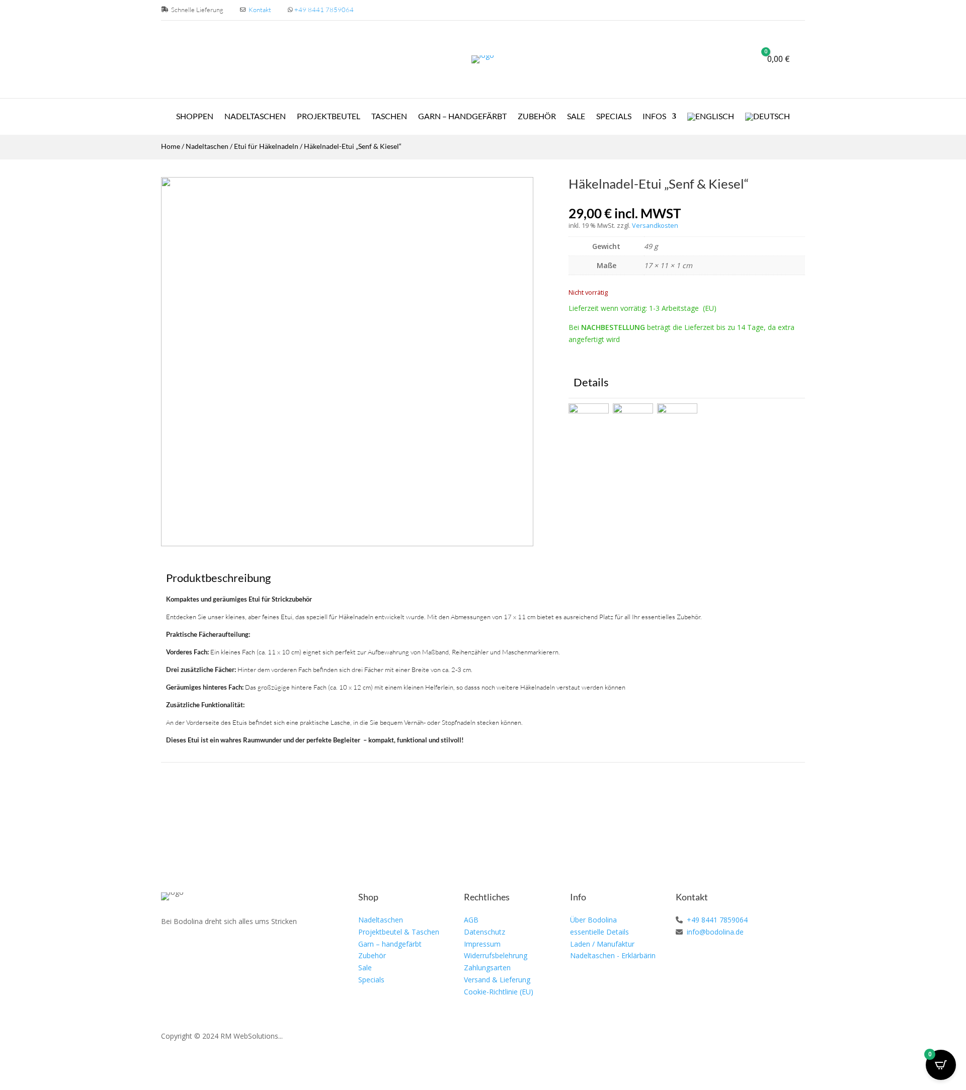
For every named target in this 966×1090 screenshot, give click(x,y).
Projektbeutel (328, 117)
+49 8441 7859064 (324, 10)
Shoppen (194, 117)
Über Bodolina (593, 920)
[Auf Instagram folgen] (192, 951)
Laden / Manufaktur (602, 944)
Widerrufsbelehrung (495, 955)
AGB (471, 920)
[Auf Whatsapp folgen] (215, 951)
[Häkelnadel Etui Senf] (347, 543)
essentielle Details (599, 932)
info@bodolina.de (714, 932)
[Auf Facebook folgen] (169, 951)
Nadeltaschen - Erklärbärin (613, 955)
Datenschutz (484, 932)
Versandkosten (655, 225)
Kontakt (260, 10)
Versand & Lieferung (497, 979)
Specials (613, 117)
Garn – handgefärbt (390, 944)
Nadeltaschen (255, 117)
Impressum (482, 944)
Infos (654, 117)
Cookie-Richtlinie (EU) (498, 991)
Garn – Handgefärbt (462, 117)
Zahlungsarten (487, 967)
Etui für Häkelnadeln (266, 146)
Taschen (389, 117)
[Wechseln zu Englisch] (710, 119)
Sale (576, 117)
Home (170, 146)
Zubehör (537, 117)
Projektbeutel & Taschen (398, 932)
